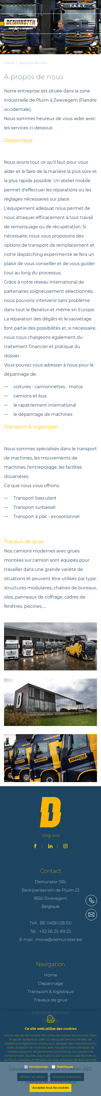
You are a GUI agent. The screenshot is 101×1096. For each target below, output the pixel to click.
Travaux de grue (50, 999)
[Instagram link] (65, 847)
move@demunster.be (59, 939)
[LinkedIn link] (50, 847)
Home (9, 63)
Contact (50, 871)
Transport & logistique (50, 991)
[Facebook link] (35, 847)
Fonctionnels (38, 1067)
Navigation (50, 964)
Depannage (50, 983)
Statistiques (65, 1067)
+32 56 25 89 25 (55, 931)
